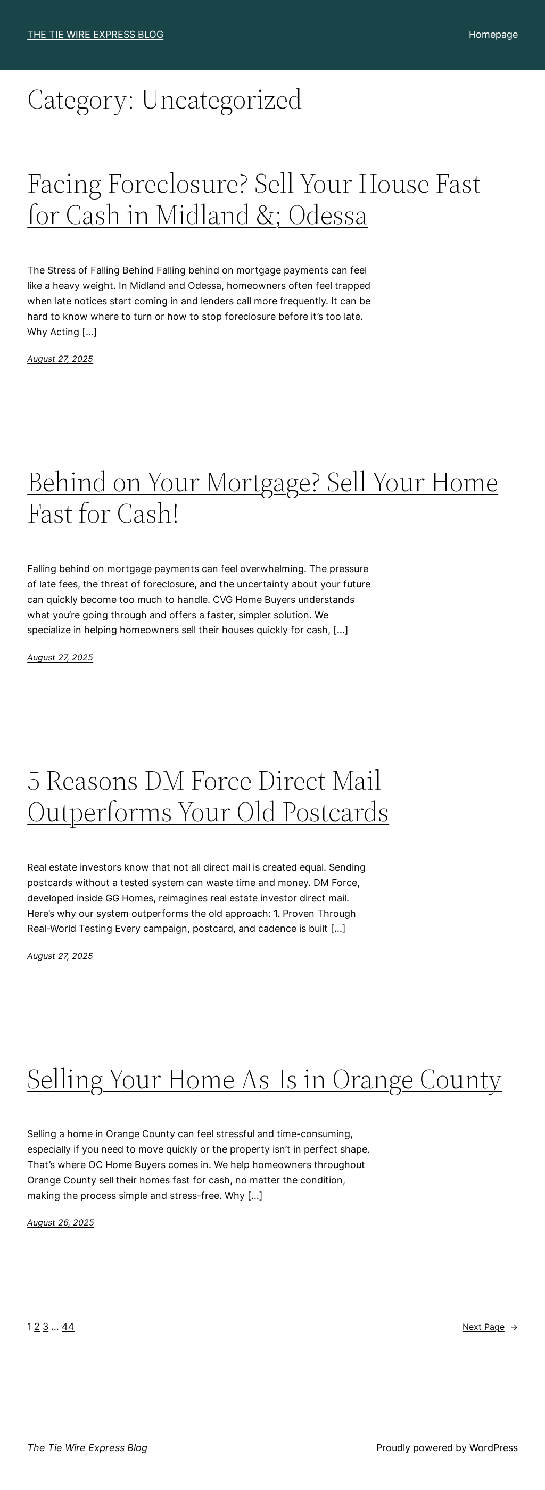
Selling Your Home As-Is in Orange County (264, 1079)
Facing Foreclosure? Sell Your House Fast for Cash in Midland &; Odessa (254, 199)
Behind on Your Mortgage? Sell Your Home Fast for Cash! (262, 497)
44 (68, 1326)
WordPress (493, 1447)
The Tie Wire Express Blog (95, 34)
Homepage (493, 34)
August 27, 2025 (60, 358)
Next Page (490, 1326)
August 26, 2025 (60, 1222)
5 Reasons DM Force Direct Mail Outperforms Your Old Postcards (208, 796)
